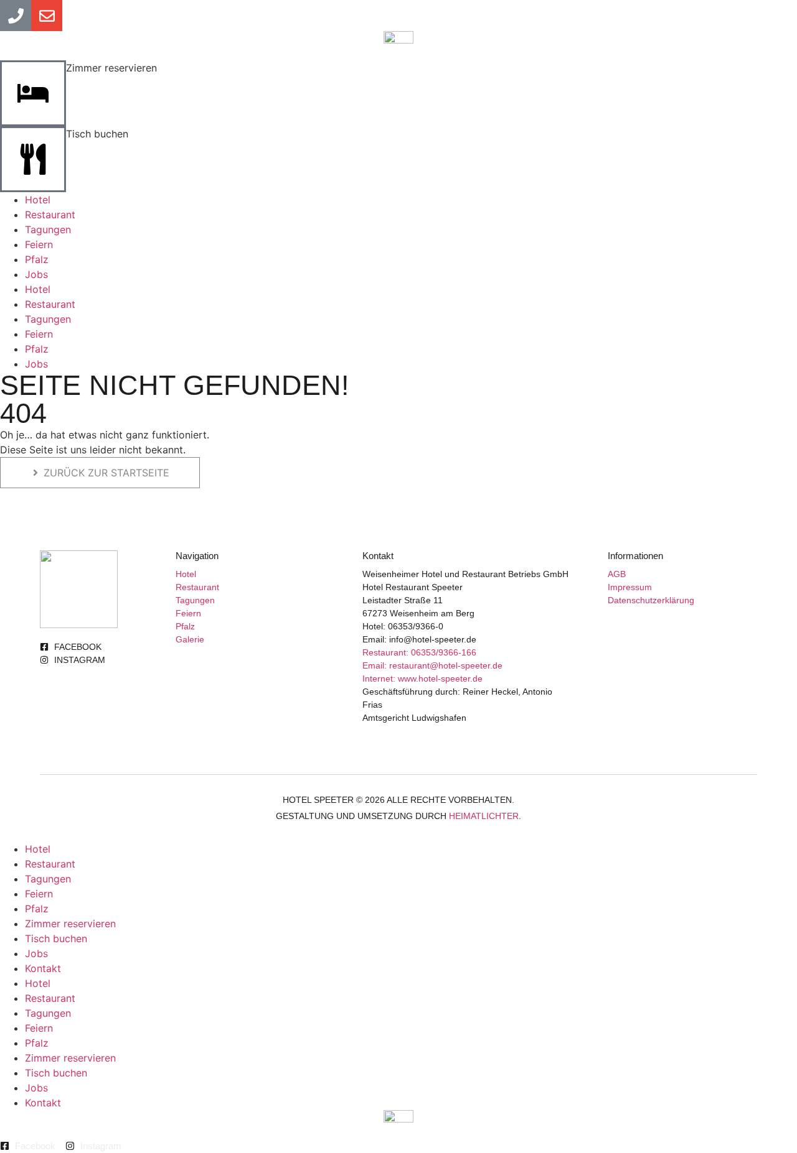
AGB (617, 574)
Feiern (39, 244)
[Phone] (15, 15)
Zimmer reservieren (111, 68)
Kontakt (43, 968)
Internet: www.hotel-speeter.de (422, 678)
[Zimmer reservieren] (33, 93)
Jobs (36, 274)
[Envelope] (46, 15)
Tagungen (48, 229)
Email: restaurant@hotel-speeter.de (432, 665)
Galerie (190, 639)
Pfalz (37, 259)
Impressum (630, 587)
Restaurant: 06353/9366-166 (419, 652)
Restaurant (50, 214)
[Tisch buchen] (33, 159)
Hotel (37, 199)
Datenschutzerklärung (651, 600)
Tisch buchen (97, 133)
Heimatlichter (484, 816)
